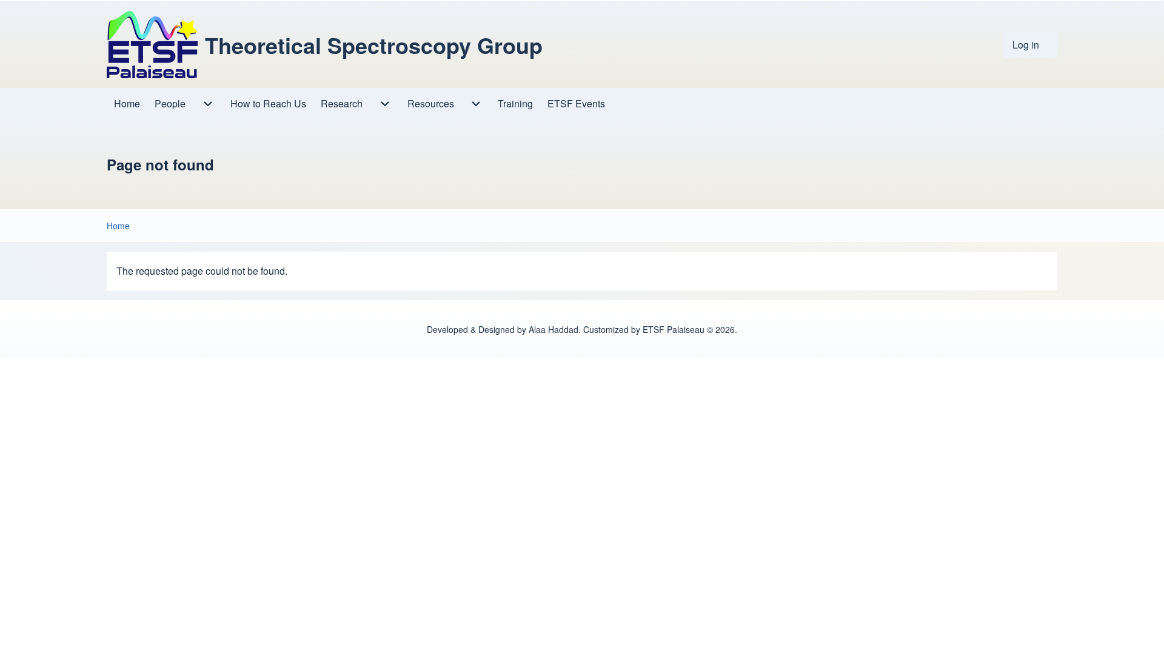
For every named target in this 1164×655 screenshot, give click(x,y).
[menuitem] (1030, 45)
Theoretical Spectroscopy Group (374, 45)
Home (118, 226)
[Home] (152, 44)
